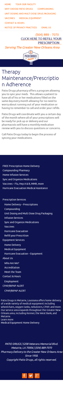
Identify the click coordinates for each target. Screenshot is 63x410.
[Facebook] (24, 375)
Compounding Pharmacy (16, 170)
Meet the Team (12, 272)
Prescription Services (14, 199)
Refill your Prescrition (16, 235)
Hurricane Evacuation (16, 231)
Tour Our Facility (26, 4)
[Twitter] (30, 375)
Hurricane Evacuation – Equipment (23, 253)
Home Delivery (12, 244)
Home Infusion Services (15, 174)
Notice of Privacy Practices (21, 27)
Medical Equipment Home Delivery (20, 322)
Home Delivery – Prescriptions (21, 204)
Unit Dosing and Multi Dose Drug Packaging (30, 13)
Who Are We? (11, 263)
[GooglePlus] (37, 375)
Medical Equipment (30, 18)
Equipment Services (13, 240)
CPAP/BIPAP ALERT (13, 285)
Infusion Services (13, 217)
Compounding (45, 9)
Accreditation (12, 267)
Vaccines (10, 18)
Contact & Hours (14, 23)
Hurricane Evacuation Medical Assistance (25, 188)
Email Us (46, 27)
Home (8, 4)
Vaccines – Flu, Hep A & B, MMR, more (23, 183)
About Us (8, 258)
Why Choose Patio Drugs (19, 9)
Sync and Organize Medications (20, 179)
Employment (11, 281)
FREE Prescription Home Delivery (21, 166)
